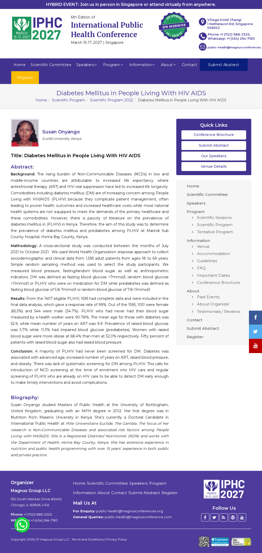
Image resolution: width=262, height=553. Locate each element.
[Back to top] (250, 535)
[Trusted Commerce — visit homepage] (220, 541)
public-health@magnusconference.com (138, 517)
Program (111, 64)
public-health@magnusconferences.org (129, 511)
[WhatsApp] (22, 524)
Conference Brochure (214, 134)
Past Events (208, 296)
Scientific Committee (51, 64)
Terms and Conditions (88, 539)
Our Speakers (213, 156)
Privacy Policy (116, 539)
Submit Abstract (214, 145)
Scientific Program (68, 100)
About (167, 64)
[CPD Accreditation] (174, 24)
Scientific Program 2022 (111, 100)
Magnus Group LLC (54, 539)
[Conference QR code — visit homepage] (204, 542)
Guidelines (207, 260)
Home (20, 64)
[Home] (224, 489)
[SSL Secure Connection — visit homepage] (241, 541)
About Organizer (213, 304)
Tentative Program (215, 231)
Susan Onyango (61, 132)
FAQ (201, 267)
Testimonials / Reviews (218, 311)
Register (195, 336)
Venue (203, 246)
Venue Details (214, 166)
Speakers (85, 64)
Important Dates (213, 275)
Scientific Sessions (214, 217)
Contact (189, 64)
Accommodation (213, 253)
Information (140, 64)
